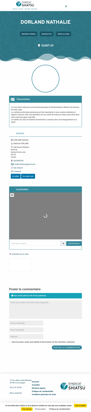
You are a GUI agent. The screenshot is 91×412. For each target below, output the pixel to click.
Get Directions (73, 243)
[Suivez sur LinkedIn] (70, 395)
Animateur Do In (47, 34)
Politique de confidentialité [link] (59, 409)
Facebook (17, 171)
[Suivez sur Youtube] (75, 395)
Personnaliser (40, 409)
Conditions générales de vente (44, 394)
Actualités (36, 385)
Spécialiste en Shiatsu (29, 34)
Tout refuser (27, 409)
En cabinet (15, 176)
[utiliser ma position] (63, 243)
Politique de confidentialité (42, 391)
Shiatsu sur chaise (63, 34)
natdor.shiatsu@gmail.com (24, 164)
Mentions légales (39, 388)
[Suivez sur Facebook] (65, 395)
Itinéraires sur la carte (20, 254)
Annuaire (35, 382)
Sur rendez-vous (28, 176)
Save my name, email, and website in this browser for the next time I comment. (43, 342)
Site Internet (18, 168)
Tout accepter (80, 405)
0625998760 (18, 161)
